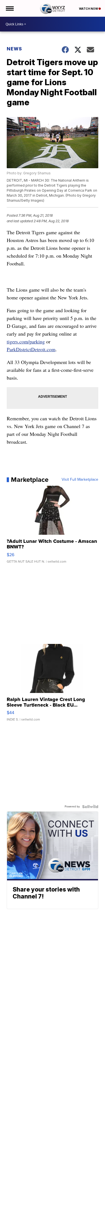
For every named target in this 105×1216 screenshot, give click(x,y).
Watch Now (89, 8)
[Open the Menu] (9, 8)
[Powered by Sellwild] (90, 807)
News (14, 49)
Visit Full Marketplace (80, 480)
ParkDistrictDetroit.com (31, 349)
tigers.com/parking (26, 341)
